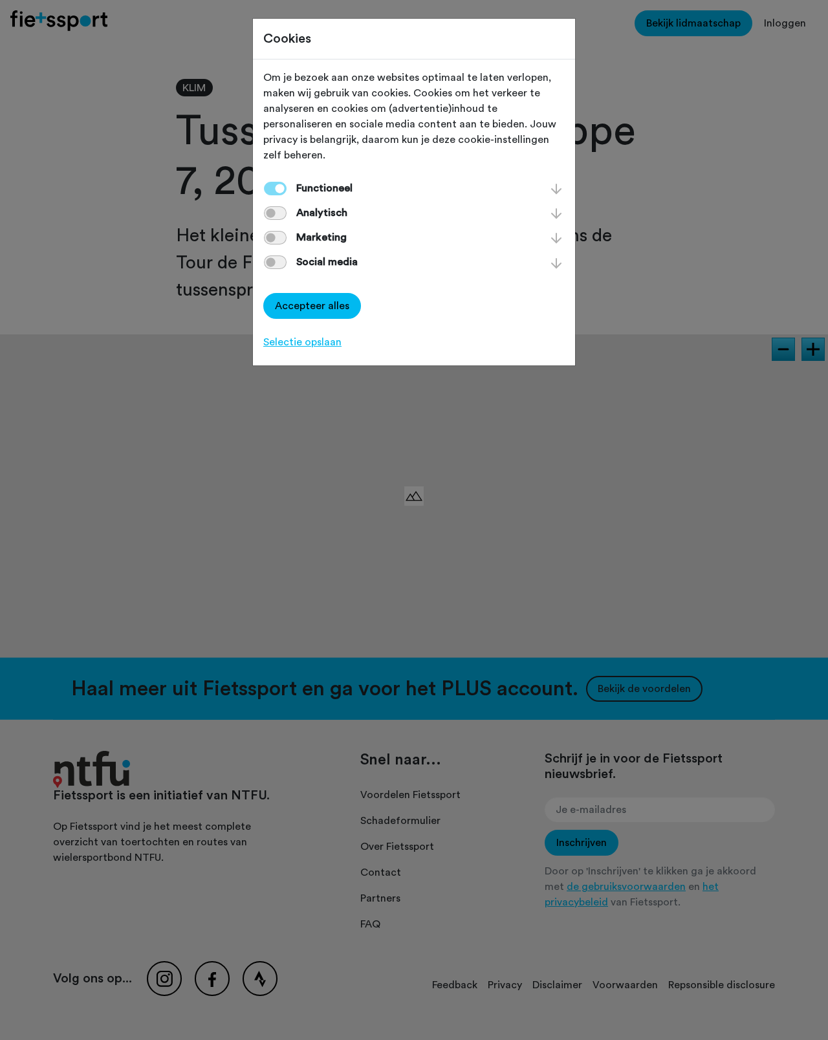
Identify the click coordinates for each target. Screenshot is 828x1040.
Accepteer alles (312, 306)
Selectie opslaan (302, 342)
